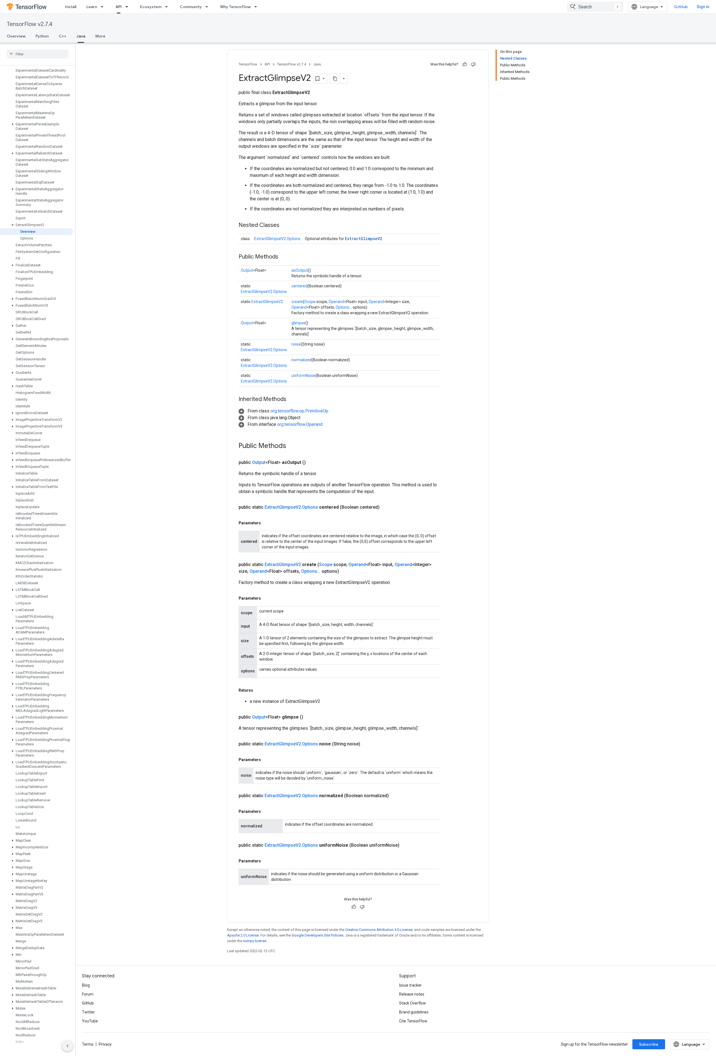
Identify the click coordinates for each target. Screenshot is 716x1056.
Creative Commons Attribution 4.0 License (379, 930)
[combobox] (595, 7)
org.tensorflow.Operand (299, 424)
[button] (36, 126)
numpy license (254, 941)
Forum (87, 994)
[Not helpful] (473, 64)
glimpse (298, 323)
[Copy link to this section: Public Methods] (283, 257)
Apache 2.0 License (243, 935)
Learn (91, 6)
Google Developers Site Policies (317, 935)
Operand (336, 301)
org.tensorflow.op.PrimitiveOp (299, 411)
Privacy (105, 1044)
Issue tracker (410, 985)
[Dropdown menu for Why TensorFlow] (257, 6)
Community (191, 6)
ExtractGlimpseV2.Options (277, 238)
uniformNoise (303, 375)
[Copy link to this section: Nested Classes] (285, 225)
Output (247, 270)
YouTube (90, 1021)
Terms (87, 1044)
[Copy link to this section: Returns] (258, 690)
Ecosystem (150, 6)
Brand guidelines (413, 1012)
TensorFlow (248, 64)
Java (80, 36)
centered (299, 286)
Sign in (703, 6)
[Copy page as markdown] (335, 78)
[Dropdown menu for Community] (208, 6)
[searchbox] (38, 54)
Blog (86, 985)
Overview (16, 36)
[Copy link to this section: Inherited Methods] (292, 399)
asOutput (299, 270)
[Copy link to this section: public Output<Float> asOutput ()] (312, 462)
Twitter (88, 1012)
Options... (344, 307)
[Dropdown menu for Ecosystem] (168, 6)
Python (42, 36)
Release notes (411, 994)
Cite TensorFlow (413, 1021)
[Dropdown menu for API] (128, 6)
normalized (301, 360)
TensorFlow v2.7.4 (29, 24)
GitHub (681, 6)
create (297, 301)
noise (296, 344)
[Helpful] (465, 64)
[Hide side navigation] (67, 1046)
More (100, 36)
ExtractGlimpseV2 (363, 238)
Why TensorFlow (235, 6)
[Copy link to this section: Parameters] (266, 523)
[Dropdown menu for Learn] (103, 6)
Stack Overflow (412, 1003)
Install (70, 6)
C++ (62, 36)
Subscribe (648, 1044)
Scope (309, 301)
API (119, 6)
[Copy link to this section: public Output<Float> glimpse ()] (309, 717)
